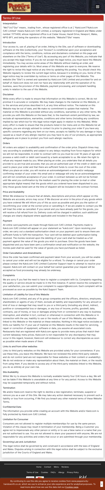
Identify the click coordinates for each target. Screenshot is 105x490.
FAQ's (53, 472)
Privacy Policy (73, 472)
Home (38, 467)
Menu (56, 467)
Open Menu (97, 6)
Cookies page (71, 487)
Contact (47, 467)
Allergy (61, 472)
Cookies (44, 472)
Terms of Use (32, 472)
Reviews (65, 467)
